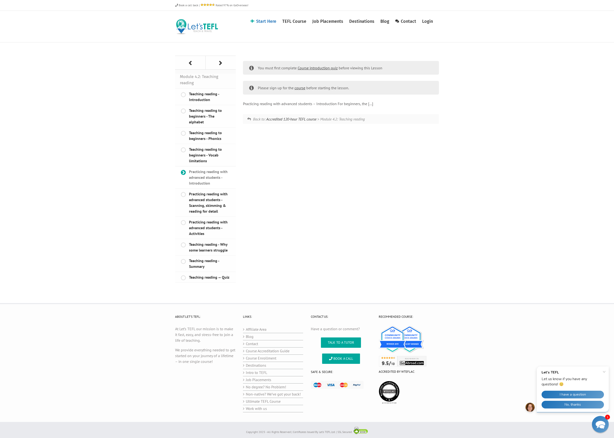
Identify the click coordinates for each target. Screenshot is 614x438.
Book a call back (188, 5)
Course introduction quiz (318, 68)
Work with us (256, 408)
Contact (252, 343)
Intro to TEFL (256, 372)
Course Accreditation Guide (267, 350)
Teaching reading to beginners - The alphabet (205, 116)
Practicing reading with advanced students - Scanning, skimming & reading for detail (208, 203)
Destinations (256, 365)
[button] (600, 424)
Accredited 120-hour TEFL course (291, 119)
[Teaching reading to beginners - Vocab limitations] (190, 62)
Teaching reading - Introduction (204, 96)
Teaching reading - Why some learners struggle (208, 247)
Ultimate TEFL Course (263, 401)
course (300, 87)
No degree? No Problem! (266, 386)
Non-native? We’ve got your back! (273, 394)
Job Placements (258, 379)
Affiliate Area (256, 329)
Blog (250, 336)
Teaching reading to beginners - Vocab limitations (205, 155)
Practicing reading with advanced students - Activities (208, 228)
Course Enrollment (261, 358)
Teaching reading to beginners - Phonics (205, 135)
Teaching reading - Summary (204, 263)
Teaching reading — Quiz (209, 277)
